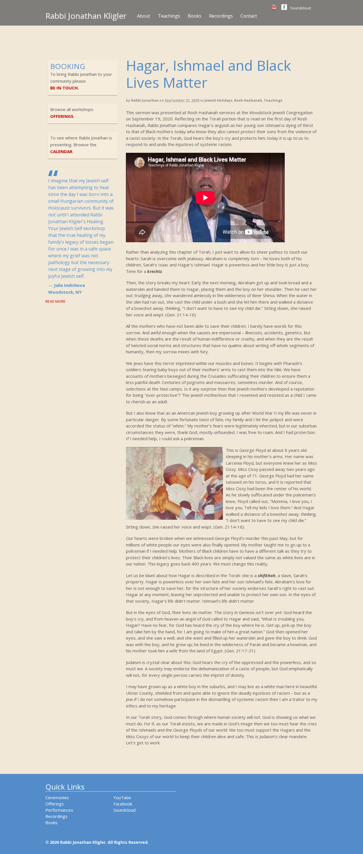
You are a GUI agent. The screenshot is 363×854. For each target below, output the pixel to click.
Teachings (169, 16)
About (143, 16)
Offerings (54, 804)
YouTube (122, 797)
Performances (59, 810)
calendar (61, 151)
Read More (55, 301)
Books (194, 16)
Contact (248, 16)
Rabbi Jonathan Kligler (85, 15)
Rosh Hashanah (248, 100)
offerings (61, 116)
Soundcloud (300, 8)
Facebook (122, 804)
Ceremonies (57, 797)
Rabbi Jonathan (145, 100)
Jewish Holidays (218, 100)
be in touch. (64, 88)
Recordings (221, 16)
